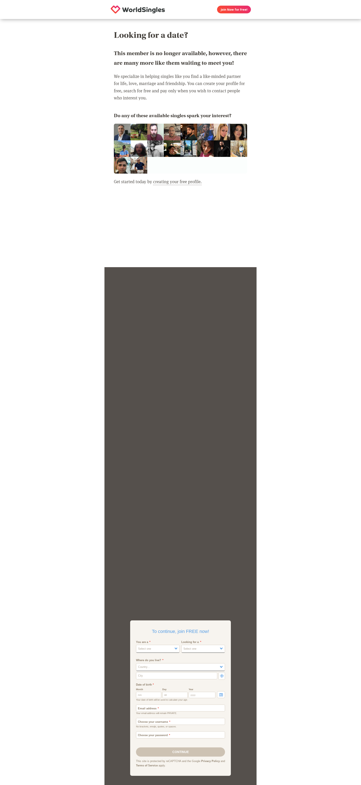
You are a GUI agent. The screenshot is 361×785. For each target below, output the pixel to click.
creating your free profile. (177, 181)
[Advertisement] (180, 228)
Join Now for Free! (234, 9)
